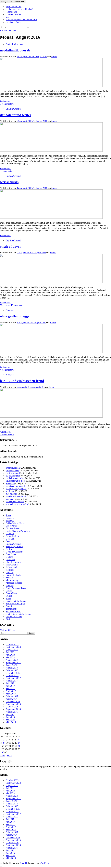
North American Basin (16, 588)
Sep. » (9, 755)
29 (1, 752)
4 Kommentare (7, 370)
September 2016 (13, 709)
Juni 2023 (10, 655)
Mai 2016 (10, 719)
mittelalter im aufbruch (16, 496)
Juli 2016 (10, 714)
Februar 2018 (12, 670)
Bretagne (10, 520)
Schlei (8, 598)
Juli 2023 (10, 652)
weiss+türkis (9, 182)
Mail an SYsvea (7, 630)
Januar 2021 (11, 665)
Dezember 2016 (13, 701)
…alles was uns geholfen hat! (19, 9)
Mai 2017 (10, 688)
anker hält (10, 483)
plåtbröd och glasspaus (16, 488)
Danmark (10, 533)
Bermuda (10, 518)
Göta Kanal (11, 554)
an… (8, 17)
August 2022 (12, 660)
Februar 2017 (12, 696)
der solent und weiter (15, 115)
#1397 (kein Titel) (14, 6)
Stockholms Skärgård (15, 603)
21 (19, 746)
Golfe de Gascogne (14, 44)
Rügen (9, 596)
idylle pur (10, 491)
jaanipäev (10, 499)
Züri (8, 619)
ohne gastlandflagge (14, 316)
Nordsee (9, 310)
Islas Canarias (12, 564)
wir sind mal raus (8, 30)
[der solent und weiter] (51, 151)
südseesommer (12, 470)
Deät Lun (10, 538)
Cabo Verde (11, 526)
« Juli (2, 755)
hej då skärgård (13, 475)
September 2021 (13, 662)
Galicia (9, 549)
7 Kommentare (7, 104)
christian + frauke (14, 22)
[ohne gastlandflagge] (51, 352)
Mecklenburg (12, 580)
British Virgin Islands (15, 523)
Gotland (9, 557)
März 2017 (11, 693)
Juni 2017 (10, 686)
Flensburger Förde (14, 546)
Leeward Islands (13, 575)
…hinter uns (11, 12)
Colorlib (23, 863)
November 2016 (13, 704)
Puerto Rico (11, 593)
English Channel (13, 109)
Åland (8, 515)
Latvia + (9, 572)
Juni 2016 (10, 717)
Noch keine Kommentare (11, 305)
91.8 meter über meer (15, 481)
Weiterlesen (5, 101)
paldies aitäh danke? (15, 501)
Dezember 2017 (13, 673)
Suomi (9, 606)
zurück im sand (13, 473)
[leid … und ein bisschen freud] (51, 417)
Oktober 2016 (12, 706)
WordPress (44, 863)
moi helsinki (11, 494)
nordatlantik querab (15, 50)
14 (19, 743)
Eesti (8, 541)
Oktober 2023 (12, 644)
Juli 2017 (10, 683)
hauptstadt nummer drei (16, 486)
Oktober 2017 (12, 675)
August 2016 (12, 712)
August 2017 (12, 680)
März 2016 (11, 722)
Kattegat (9, 570)
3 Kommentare (7, 171)
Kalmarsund (11, 567)
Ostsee (9, 590)
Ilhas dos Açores (13, 562)
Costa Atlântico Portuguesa (18, 531)
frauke (54, 56)
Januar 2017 (11, 699)
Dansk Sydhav (12, 536)
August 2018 (12, 668)
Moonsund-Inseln (14, 583)
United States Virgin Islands (18, 614)
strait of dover (10, 246)
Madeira (9, 577)
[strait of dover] (51, 282)
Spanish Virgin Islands (16, 601)
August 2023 (12, 649)
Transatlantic (11, 609)
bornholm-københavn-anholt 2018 (21, 19)
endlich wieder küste (15, 478)
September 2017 (13, 678)
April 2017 (11, 691)
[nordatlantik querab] (51, 86)
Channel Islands (13, 528)
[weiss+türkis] (51, 218)
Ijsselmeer (10, 559)
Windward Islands (14, 616)
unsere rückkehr (13, 468)
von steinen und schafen (17, 504)
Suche (31, 633)
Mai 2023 (10, 657)
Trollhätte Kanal (13, 611)
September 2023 (13, 647)
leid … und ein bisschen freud (22, 381)
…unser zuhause (13, 14)
